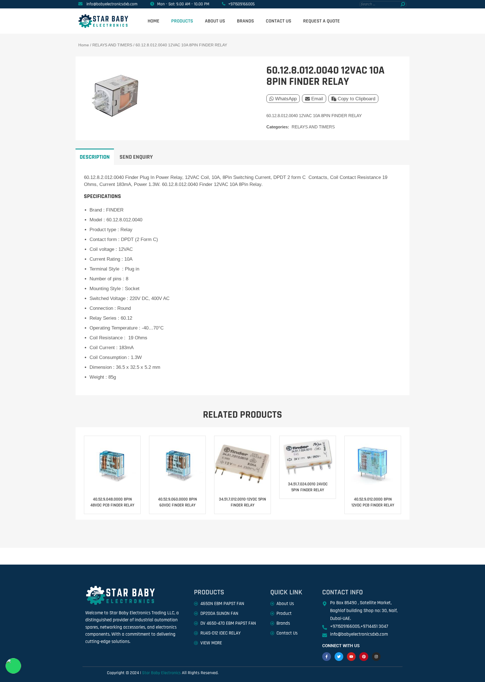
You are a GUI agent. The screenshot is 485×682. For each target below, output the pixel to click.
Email (317, 98)
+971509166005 (241, 4)
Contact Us (278, 21)
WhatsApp (286, 98)
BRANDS (245, 21)
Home (153, 21)
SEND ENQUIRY (136, 157)
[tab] (95, 157)
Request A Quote (321, 21)
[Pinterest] (363, 656)
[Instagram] (376, 656)
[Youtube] (351, 656)
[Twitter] (339, 656)
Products (182, 21)
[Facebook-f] (326, 656)
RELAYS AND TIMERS (112, 45)
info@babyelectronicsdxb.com (112, 4)
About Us (215, 21)
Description (95, 157)
